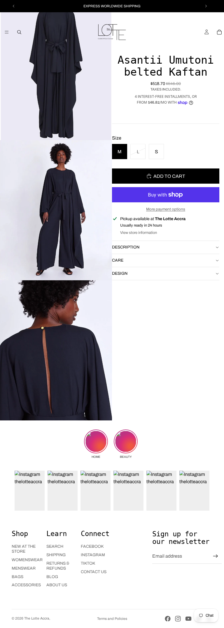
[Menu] (6, 32)
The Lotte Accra (36, 618)
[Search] (19, 32)
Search (54, 546)
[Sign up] (215, 556)
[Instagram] (177, 618)
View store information (138, 233)
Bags (17, 577)
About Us (56, 585)
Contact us (93, 572)
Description (125, 247)
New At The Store (24, 549)
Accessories (26, 585)
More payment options (165, 209)
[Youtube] (188, 618)
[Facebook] (167, 618)
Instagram (93, 555)
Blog (52, 577)
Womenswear (27, 560)
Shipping (56, 555)
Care (117, 260)
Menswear (24, 568)
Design (119, 273)
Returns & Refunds (57, 565)
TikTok (88, 563)
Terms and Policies (112, 619)
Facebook (92, 546)
